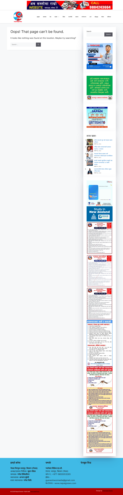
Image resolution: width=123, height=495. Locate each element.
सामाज (76, 17)
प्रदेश (56, 17)
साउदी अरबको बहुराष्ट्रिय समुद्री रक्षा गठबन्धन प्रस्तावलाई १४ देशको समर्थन (103, 162)
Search (89, 31)
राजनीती (70, 17)
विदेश (64, 17)
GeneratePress (34, 491)
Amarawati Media (107, 490)
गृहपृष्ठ (38, 17)
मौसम (102, 17)
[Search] (38, 45)
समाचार (44, 17)
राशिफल (109, 17)
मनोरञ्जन (84, 17)
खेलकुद (96, 17)
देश (50, 17)
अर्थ (90, 17)
